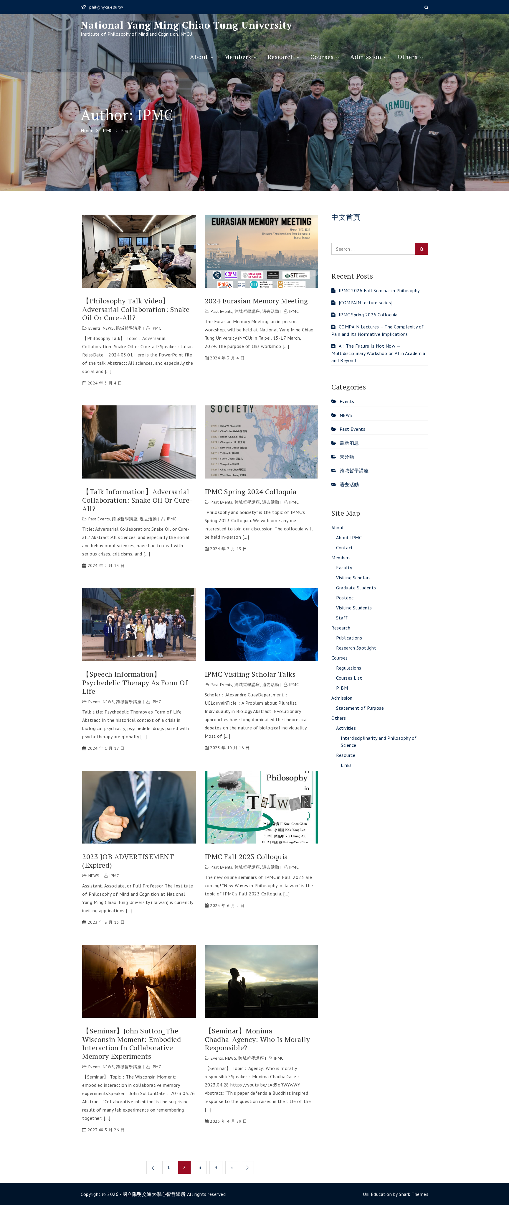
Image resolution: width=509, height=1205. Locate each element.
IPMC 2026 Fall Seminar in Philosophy (379, 290)
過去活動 (270, 311)
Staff (342, 618)
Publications (349, 638)
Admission (365, 57)
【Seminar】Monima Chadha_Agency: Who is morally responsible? (257, 1039)
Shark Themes (413, 1194)
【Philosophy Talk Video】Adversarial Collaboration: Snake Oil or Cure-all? (135, 309)
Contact (344, 547)
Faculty (344, 568)
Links (346, 765)
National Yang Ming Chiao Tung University (186, 25)
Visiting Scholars (353, 578)
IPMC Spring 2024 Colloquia (251, 491)
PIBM (342, 688)
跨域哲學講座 (129, 328)
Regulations (348, 668)
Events (94, 328)
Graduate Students (356, 588)
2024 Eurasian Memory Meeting (256, 301)
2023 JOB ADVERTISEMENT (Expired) (128, 860)
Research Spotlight (356, 648)
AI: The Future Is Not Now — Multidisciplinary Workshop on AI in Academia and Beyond (378, 353)
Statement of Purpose (360, 708)
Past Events (221, 311)
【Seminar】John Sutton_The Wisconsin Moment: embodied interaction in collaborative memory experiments (131, 1044)
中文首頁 (345, 217)
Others (408, 57)
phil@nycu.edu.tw (106, 7)
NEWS (108, 328)
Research (281, 57)
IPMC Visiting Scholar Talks (250, 674)
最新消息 (349, 443)
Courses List (349, 678)
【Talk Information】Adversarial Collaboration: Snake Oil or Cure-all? (137, 500)
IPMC (156, 328)
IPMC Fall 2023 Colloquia (246, 856)
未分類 (347, 457)
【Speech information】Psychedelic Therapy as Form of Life (135, 682)
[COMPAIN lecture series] (366, 302)
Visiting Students (354, 608)
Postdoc (345, 598)
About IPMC (349, 537)
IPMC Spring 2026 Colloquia (368, 315)
